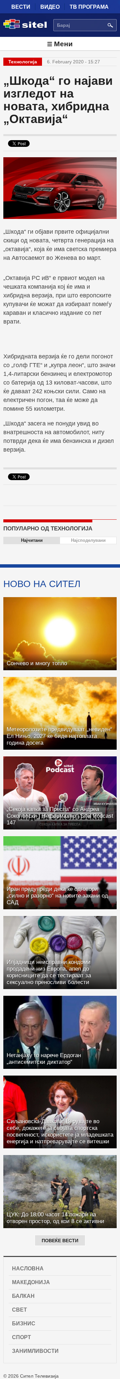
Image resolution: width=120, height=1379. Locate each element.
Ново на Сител (41, 583)
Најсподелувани (88, 540)
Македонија (31, 1282)
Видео (50, 7)
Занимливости (35, 1351)
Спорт (21, 1337)
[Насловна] (25, 27)
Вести (20, 7)
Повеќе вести (60, 1240)
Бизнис (23, 1323)
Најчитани (32, 540)
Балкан (23, 1296)
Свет (19, 1310)
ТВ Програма (89, 7)
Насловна (28, 1268)
